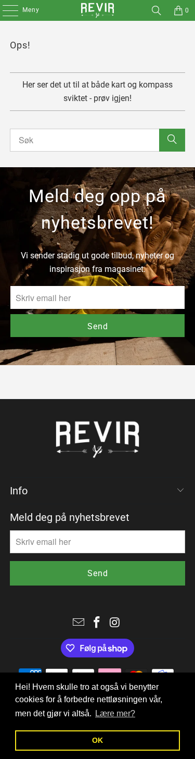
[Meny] (5, 10)
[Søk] (156, 10)
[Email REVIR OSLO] (79, 623)
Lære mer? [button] (115, 713)
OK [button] (97, 740)
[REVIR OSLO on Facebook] (97, 623)
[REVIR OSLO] (98, 10)
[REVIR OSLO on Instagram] (115, 623)
